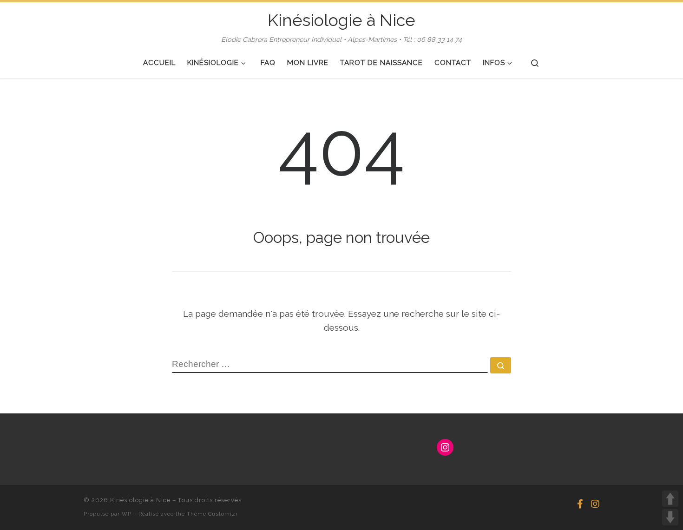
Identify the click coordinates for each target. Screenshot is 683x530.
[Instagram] (595, 504)
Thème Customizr (212, 513)
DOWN (670, 517)
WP (126, 513)
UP (670, 499)
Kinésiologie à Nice (140, 500)
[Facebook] (580, 504)
